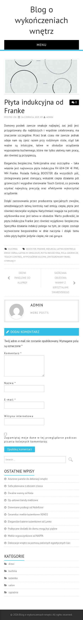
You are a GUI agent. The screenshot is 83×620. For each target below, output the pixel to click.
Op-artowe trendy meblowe (23, 500)
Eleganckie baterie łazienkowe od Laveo (30, 521)
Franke (41, 248)
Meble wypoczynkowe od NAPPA (25, 535)
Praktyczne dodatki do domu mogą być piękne (32, 528)
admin (49, 117)
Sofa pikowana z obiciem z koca (25, 486)
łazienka (13, 578)
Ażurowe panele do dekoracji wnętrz (27, 479)
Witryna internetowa (18, 416)
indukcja (51, 248)
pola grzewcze (69, 252)
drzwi (11, 564)
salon (11, 585)
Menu (42, 45)
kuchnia (13, 248)
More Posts (39, 313)
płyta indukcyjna (50, 252)
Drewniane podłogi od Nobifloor (25, 507)
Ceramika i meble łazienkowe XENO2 (28, 514)
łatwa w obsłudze (29, 252)
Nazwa (10, 383)
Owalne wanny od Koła (20, 493)
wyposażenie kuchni (34, 256)
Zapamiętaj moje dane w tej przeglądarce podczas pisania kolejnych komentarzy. (40, 439)
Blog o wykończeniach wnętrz (41, 20)
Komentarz (13, 353)
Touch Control (13, 256)
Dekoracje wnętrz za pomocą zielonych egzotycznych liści (39, 543)
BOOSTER (31, 248)
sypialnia (13, 592)
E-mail (10, 399)
